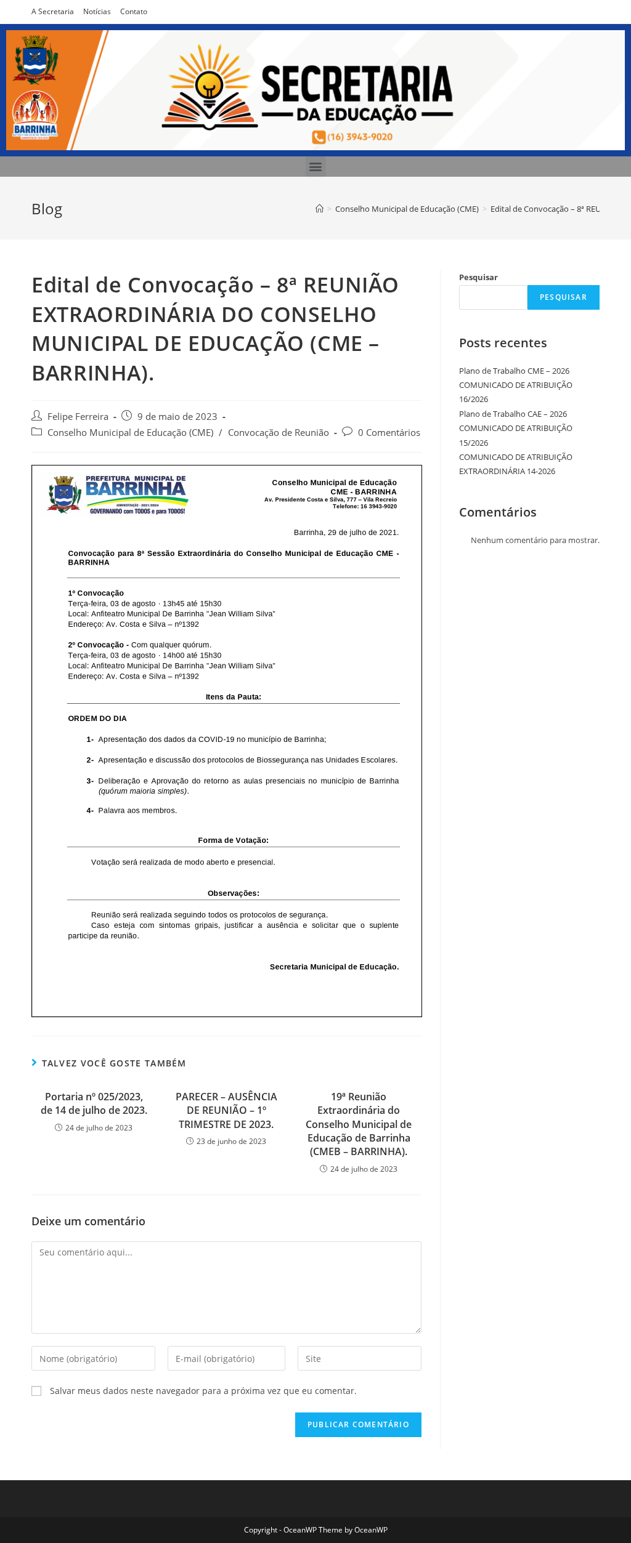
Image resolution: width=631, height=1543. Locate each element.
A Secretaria (52, 11)
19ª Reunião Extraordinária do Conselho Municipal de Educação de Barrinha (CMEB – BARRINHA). (359, 1124)
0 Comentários (389, 432)
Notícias (97, 11)
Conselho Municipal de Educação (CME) (130, 432)
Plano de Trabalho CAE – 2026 (513, 413)
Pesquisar (478, 277)
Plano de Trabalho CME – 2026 (514, 370)
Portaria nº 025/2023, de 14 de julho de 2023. (94, 1103)
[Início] (320, 208)
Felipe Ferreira (77, 416)
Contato (133, 11)
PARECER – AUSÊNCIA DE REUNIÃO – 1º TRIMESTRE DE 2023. (226, 1110)
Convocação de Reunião (278, 432)
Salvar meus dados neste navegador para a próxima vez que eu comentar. (203, 1390)
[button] (316, 166)
